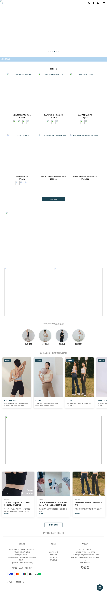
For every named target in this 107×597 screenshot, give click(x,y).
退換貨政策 (53, 589)
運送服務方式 (53, 586)
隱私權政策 (53, 594)
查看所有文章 (53, 525)
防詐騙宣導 (53, 591)
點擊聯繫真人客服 (93, 589)
